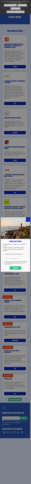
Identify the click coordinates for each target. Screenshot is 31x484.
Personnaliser (15, 8)
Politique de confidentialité (15, 12)
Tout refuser (22, 5)
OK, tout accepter (10, 5)
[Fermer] (28, 219)
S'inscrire (15, 268)
